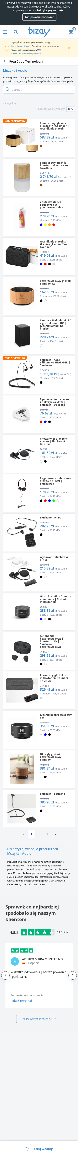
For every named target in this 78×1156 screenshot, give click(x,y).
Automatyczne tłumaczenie (27, 995)
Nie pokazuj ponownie (39, 17)
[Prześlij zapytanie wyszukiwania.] (8, 89)
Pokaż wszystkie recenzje (37, 1019)
